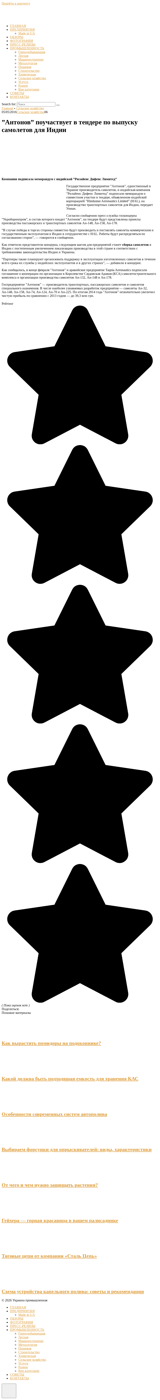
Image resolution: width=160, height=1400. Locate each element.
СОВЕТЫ (17, 93)
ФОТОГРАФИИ (21, 41)
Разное (23, 85)
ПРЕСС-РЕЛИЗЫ (22, 44)
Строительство (29, 70)
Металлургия (27, 63)
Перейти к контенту (16, 3)
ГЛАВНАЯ (18, 26)
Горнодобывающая (31, 52)
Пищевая (24, 67)
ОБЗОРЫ (16, 37)
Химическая (27, 74)
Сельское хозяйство (32, 78)
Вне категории (28, 89)
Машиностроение (31, 59)
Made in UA (26, 33)
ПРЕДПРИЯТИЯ (22, 29)
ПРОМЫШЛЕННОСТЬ (27, 48)
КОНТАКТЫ (19, 97)
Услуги (23, 82)
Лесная (23, 56)
